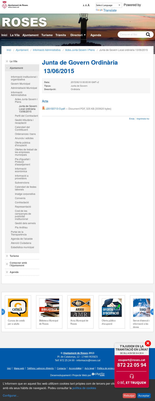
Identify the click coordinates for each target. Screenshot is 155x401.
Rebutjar (129, 395)
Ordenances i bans (25, 133)
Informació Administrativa (47, 49)
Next (150, 312)
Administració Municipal (24, 87)
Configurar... (11, 395)
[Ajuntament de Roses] (77, 23)
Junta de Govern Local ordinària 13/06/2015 (28, 108)
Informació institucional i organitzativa (24, 78)
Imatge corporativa (25, 193)
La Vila (15, 35)
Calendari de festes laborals (25, 188)
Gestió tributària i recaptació (24, 121)
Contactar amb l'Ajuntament (18, 264)
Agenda (95, 35)
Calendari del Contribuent (22, 128)
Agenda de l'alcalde (22, 238)
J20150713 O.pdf (55, 108)
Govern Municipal (20, 83)
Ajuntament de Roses (75, 353)
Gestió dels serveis (25, 223)
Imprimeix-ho (143, 118)
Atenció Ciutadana (21, 243)
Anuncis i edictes (24, 138)
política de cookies (84, 388)
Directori (78, 35)
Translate (110, 10)
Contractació (22, 202)
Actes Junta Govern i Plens (80, 49)
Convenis (20, 198)
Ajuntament (30, 35)
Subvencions (22, 182)
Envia (131, 118)
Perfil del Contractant (26, 115)
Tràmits (61, 35)
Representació (23, 206)
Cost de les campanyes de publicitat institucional (23, 214)
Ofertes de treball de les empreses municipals (26, 152)
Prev (5, 312)
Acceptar (144, 395)
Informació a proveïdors (21, 177)
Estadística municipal (22, 247)
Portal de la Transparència (19, 233)
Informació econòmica (21, 170)
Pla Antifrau (21, 227)
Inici (4, 35)
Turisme (47, 35)
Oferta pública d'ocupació (22, 144)
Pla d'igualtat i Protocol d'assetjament (22, 161)
